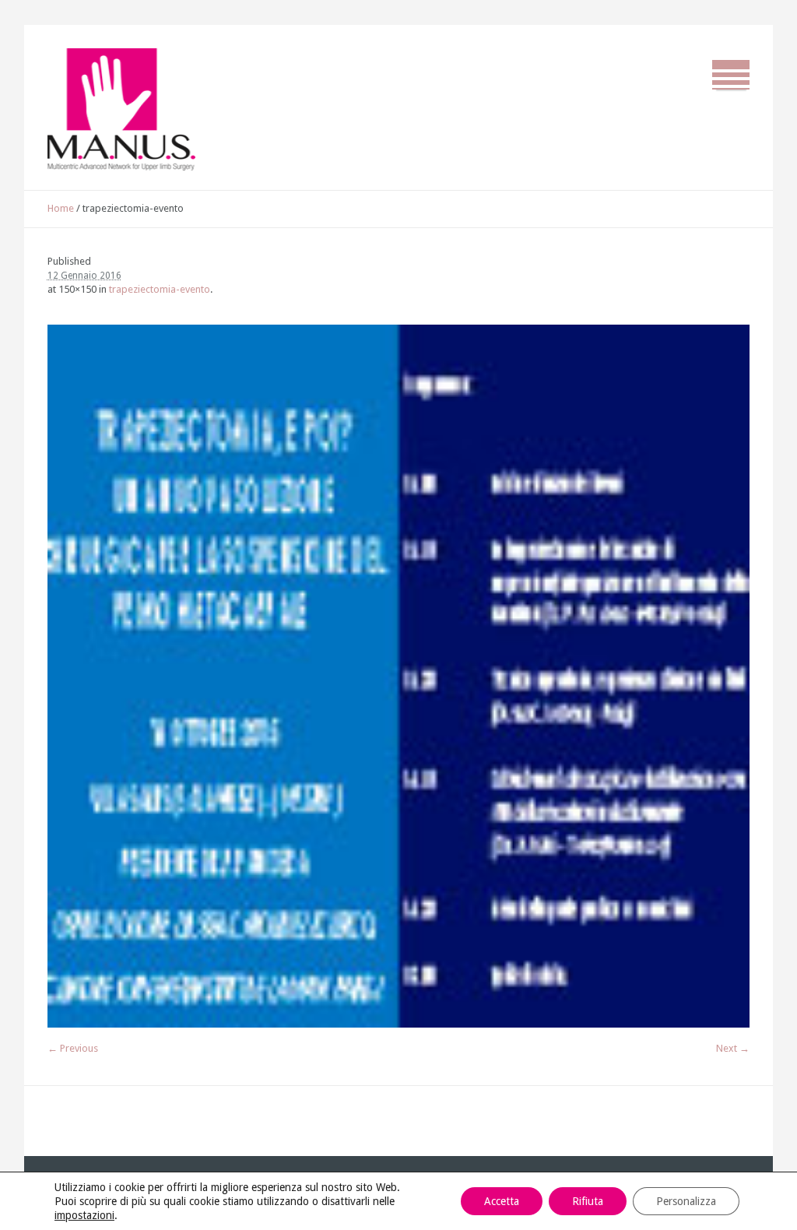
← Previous (72, 1048)
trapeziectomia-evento (159, 289)
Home (60, 208)
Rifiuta (587, 1201)
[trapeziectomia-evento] (398, 676)
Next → (733, 1048)
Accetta (501, 1201)
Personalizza (686, 1201)
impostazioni (84, 1215)
